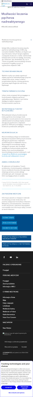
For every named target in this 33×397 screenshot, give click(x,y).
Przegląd (6, 270)
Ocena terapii (8, 217)
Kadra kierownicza (9, 314)
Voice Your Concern (9, 317)
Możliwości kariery (9, 308)
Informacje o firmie (9, 297)
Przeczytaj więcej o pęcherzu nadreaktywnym (15, 238)
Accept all (8, 387)
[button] (31, 3)
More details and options (16, 393)
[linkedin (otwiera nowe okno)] (18, 257)
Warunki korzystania (11, 347)
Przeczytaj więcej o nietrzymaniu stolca (16, 245)
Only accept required (24, 387)
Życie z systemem (9, 223)
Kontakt (24, 347)
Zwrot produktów (9, 283)
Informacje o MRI (8, 286)
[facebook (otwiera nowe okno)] (6, 257)
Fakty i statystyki (8, 303)
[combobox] (6, 1)
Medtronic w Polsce (9, 311)
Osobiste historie (10, 228)
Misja (4, 300)
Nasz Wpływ (7, 328)
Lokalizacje (6, 306)
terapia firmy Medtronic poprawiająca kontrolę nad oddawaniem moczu (14, 155)
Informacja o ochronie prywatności (16, 341)
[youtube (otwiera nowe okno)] (12, 257)
